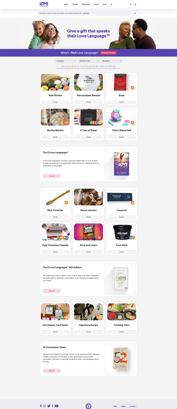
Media (123, 406)
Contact (132, 406)
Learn (66, 4)
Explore (52, 176)
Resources (86, 4)
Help (115, 406)
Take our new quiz (108, 53)
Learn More (86, 13)
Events (96, 4)
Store (105, 4)
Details (55, 102)
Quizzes (75, 4)
